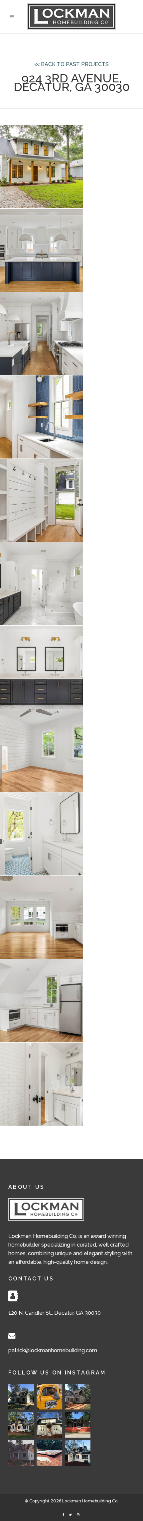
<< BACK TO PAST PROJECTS (71, 64)
